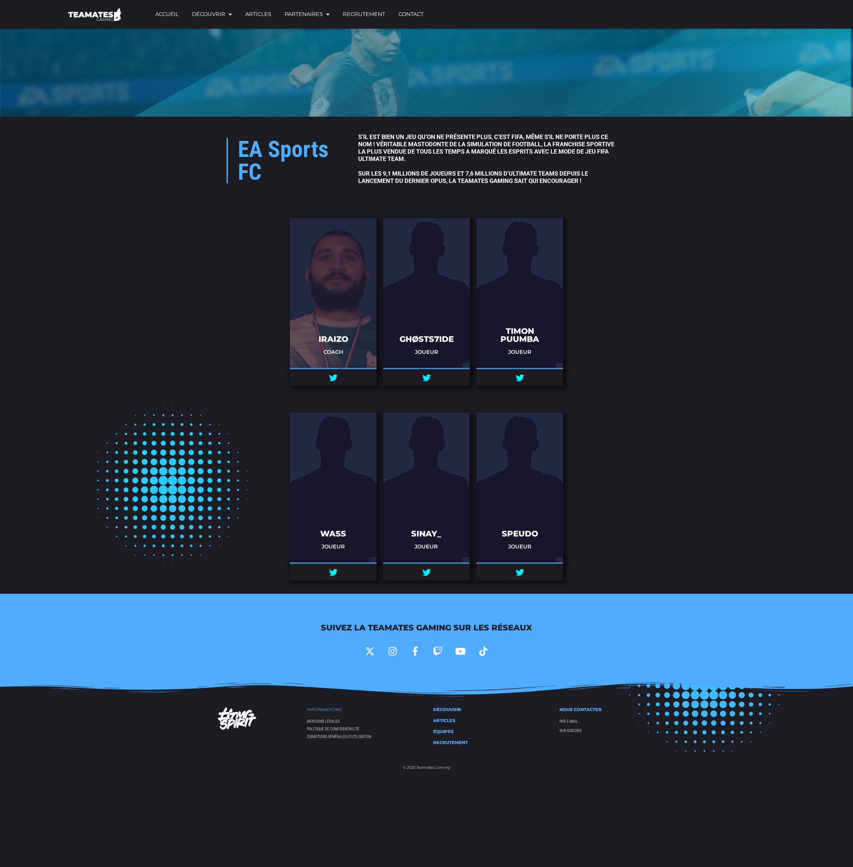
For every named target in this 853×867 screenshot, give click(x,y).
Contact (411, 14)
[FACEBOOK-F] (415, 651)
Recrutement (364, 14)
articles (444, 720)
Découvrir (447, 709)
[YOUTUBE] (460, 651)
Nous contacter (580, 709)
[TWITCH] (437, 651)
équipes (443, 731)
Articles (258, 14)
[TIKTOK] (483, 651)
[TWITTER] (333, 377)
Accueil (167, 14)
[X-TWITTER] (370, 651)
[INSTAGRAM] (392, 651)
